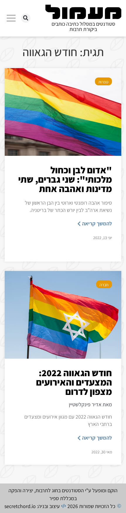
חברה (104, 284)
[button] (25, 18)
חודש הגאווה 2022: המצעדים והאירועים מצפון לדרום (74, 382)
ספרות (103, 81)
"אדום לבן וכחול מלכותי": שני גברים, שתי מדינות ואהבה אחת (65, 179)
